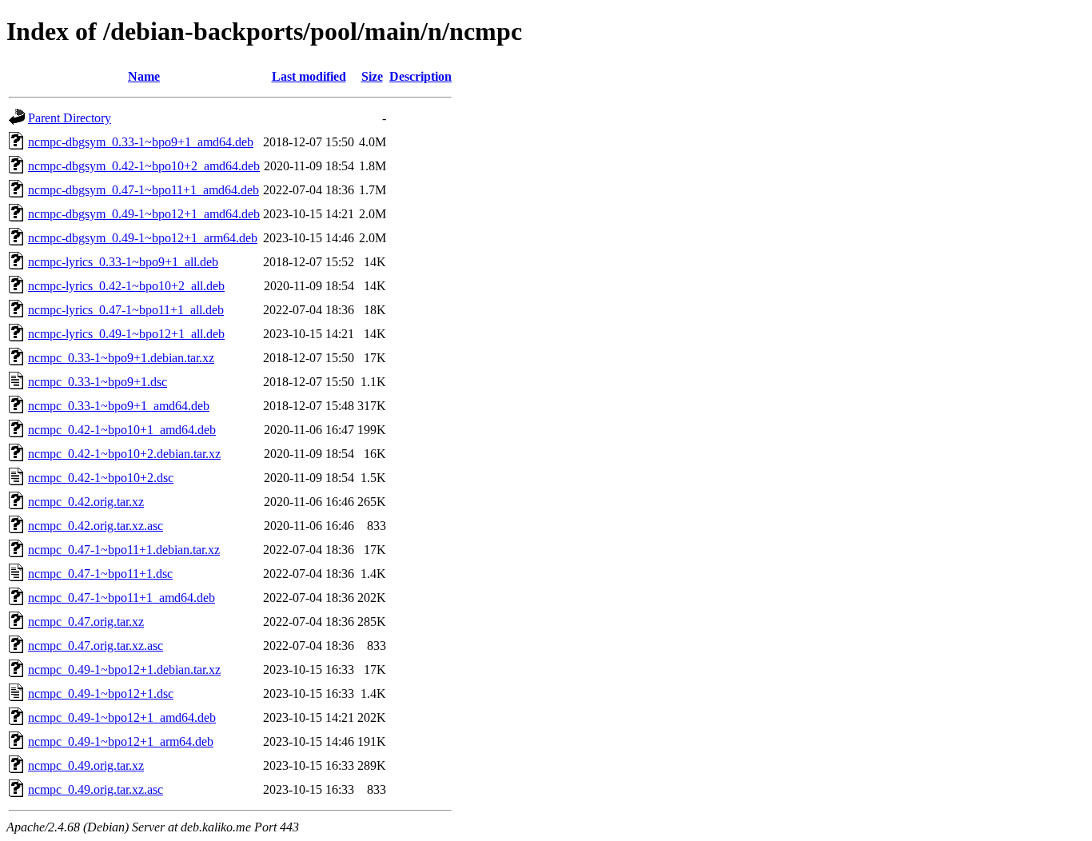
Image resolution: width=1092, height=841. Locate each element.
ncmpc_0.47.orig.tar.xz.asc (95, 645)
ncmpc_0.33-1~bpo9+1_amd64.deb (118, 406)
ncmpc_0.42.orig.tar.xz (86, 501)
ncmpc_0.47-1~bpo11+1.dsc (100, 573)
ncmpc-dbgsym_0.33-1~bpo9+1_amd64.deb (140, 142)
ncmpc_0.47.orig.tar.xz (86, 621)
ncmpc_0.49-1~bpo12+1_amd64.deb (122, 717)
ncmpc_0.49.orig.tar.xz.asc (95, 789)
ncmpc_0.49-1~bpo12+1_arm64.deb (120, 741)
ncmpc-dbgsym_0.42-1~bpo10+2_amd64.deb (144, 166)
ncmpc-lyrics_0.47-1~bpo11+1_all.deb (126, 310)
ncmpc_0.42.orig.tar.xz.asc (95, 525)
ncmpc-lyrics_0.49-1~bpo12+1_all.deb (126, 334)
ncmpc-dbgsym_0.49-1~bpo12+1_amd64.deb (144, 214)
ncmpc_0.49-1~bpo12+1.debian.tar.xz (124, 669)
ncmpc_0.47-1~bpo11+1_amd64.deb (121, 597)
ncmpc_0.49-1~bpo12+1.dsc (100, 693)
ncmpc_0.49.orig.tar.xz (86, 765)
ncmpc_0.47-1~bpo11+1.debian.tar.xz (124, 549)
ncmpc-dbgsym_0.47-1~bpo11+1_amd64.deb (143, 190)
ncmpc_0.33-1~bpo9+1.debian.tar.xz (121, 358)
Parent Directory (69, 118)
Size (372, 76)
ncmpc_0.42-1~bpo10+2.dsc (100, 477)
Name (144, 76)
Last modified (309, 76)
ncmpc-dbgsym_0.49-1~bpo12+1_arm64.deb (142, 238)
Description (420, 76)
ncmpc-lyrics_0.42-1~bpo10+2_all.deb (126, 286)
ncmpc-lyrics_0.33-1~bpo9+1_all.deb (123, 262)
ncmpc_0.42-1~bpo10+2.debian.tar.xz (124, 453)
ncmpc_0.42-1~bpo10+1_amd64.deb (122, 429)
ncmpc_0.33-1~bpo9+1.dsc (97, 382)
